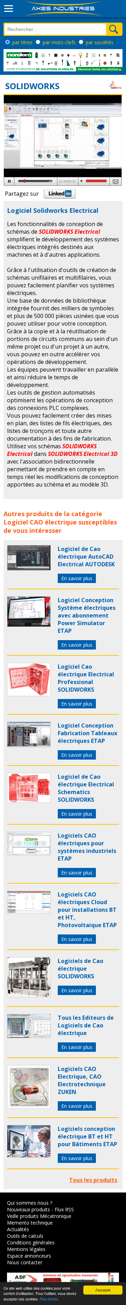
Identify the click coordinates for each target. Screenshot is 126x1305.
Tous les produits (93, 1180)
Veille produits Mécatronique (39, 1216)
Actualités (18, 1229)
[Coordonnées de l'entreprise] (115, 90)
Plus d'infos (49, 1299)
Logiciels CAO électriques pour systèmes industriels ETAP (87, 847)
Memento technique (30, 1222)
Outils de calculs (25, 1236)
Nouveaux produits (28, 1209)
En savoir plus (76, 578)
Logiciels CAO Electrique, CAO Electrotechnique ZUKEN (82, 1080)
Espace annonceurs (29, 1255)
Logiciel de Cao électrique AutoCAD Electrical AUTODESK (86, 556)
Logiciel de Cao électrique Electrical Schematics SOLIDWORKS (86, 788)
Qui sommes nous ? (29, 1202)
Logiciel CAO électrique (40, 522)
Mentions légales (26, 1249)
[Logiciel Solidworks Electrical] (29, 568)
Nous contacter (24, 1262)
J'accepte (103, 1289)
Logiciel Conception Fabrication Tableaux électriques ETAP (87, 733)
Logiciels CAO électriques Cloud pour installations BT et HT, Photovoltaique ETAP (87, 910)
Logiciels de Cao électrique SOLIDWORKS (80, 968)
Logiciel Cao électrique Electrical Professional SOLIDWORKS (86, 678)
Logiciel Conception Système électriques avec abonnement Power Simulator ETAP (86, 615)
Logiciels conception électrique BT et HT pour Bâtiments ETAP (87, 1136)
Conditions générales (31, 1242)
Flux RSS (64, 1209)
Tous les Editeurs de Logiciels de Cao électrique (86, 1025)
